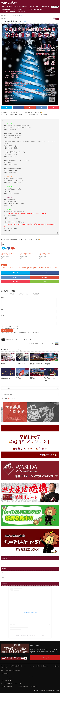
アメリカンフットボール (47, 267)
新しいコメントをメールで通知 (10, 326)
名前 (2, 309)
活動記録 (38, 6)
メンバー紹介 (14, 683)
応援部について (45, 6)
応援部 (19, 267)
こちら (9, 205)
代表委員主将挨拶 (6, 9)
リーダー (14, 9)
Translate (12, 398)
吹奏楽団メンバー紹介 (14, 675)
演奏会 (56, 267)
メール (3, 315)
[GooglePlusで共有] (29, 107)
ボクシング (37, 267)
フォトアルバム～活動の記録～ (9, 11)
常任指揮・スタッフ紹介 (24, 675)
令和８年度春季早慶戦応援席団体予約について (17, 6)
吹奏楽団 (20, 9)
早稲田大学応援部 (9, 3)
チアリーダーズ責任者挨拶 (6, 683)
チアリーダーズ (28, 9)
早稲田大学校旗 (17, 670)
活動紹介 (32, 675)
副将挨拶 (2, 670)
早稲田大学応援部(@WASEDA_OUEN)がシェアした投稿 (30, 635)
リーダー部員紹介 (9, 670)
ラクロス (25, 267)
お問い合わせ (21, 11)
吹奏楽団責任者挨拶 (4, 675)
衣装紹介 (20, 683)
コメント (3, 297)
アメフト (31, 267)
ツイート (3, 572)
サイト (2, 321)
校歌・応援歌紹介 (38, 9)
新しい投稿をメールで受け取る (10, 328)
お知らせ (32, 6)
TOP (3, 6)
